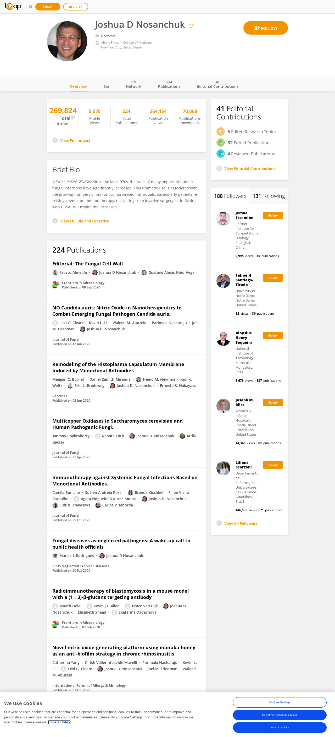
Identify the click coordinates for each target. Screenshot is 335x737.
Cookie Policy (59, 722)
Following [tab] (269, 195)
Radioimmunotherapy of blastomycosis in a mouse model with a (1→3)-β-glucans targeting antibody (120, 594)
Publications (169, 84)
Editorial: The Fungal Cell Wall (87, 263)
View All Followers (240, 523)
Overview (78, 86)
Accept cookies (279, 727)
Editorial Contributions (217, 84)
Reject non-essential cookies (280, 714)
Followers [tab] (230, 195)
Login (48, 7)
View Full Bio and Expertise (84, 221)
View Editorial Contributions (249, 168)
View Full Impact (75, 140)
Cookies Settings (279, 702)
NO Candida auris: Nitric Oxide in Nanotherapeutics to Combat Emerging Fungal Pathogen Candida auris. (117, 310)
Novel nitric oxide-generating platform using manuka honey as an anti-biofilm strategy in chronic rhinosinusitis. (123, 650)
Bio (106, 86)
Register (75, 7)
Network (133, 84)
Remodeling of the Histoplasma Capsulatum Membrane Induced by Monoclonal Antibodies (118, 367)
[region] (167, 714)
